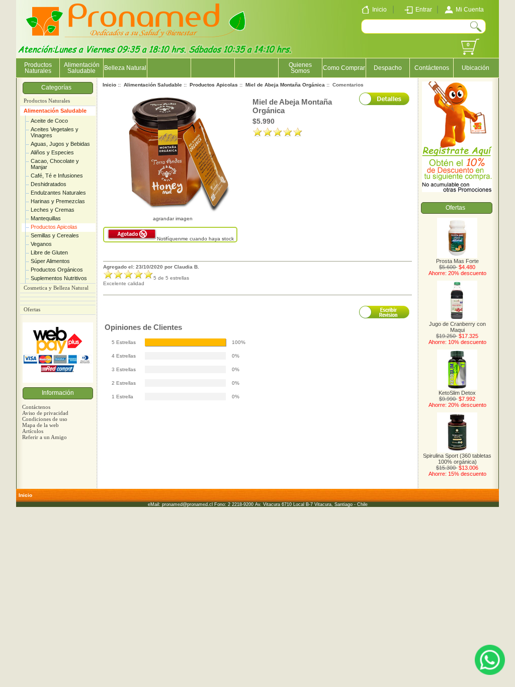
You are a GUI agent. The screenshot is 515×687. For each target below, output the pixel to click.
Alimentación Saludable (55, 111)
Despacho (388, 67)
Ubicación (475, 67)
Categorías (57, 87)
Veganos (41, 244)
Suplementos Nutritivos (59, 278)
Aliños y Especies (52, 152)
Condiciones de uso (44, 419)
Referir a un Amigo (44, 437)
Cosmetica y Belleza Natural (56, 288)
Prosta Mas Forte (457, 261)
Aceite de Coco (49, 121)
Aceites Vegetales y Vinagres (54, 132)
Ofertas (32, 309)
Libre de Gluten (49, 252)
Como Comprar (344, 67)
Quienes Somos (300, 67)
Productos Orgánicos (57, 270)
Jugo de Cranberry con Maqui (457, 327)
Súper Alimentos (50, 261)
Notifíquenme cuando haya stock (195, 238)
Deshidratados (48, 184)
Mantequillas (46, 218)
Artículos (32, 431)
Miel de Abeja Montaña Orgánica (285, 85)
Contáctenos (431, 67)
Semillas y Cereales (55, 235)
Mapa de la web (40, 425)
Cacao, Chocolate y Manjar (55, 164)
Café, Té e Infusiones (57, 176)
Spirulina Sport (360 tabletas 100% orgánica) (457, 459)
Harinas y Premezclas (58, 201)
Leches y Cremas (52, 210)
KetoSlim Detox (457, 393)
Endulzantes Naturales (58, 193)
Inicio (109, 85)
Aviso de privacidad (45, 413)
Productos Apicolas (54, 227)
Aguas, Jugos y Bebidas (60, 144)
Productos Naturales (38, 67)
